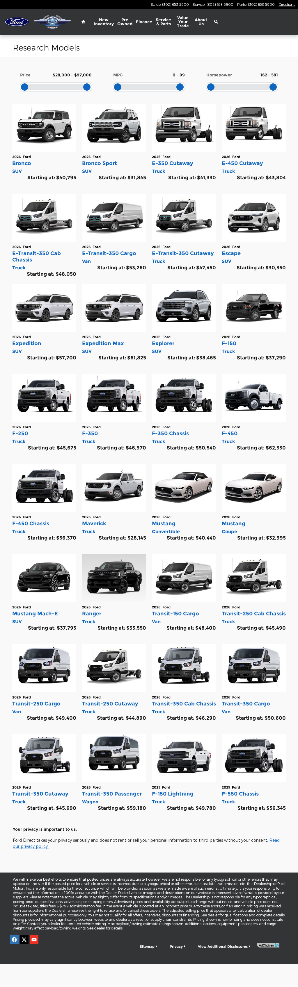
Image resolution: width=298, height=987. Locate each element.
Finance (144, 21)
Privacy (176, 946)
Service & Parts (163, 21)
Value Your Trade (183, 21)
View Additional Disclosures (223, 946)
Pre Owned (124, 21)
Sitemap (147, 946)
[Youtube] (34, 939)
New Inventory (104, 21)
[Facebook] (14, 939)
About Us (201, 21)
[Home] (17, 21)
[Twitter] (24, 939)
